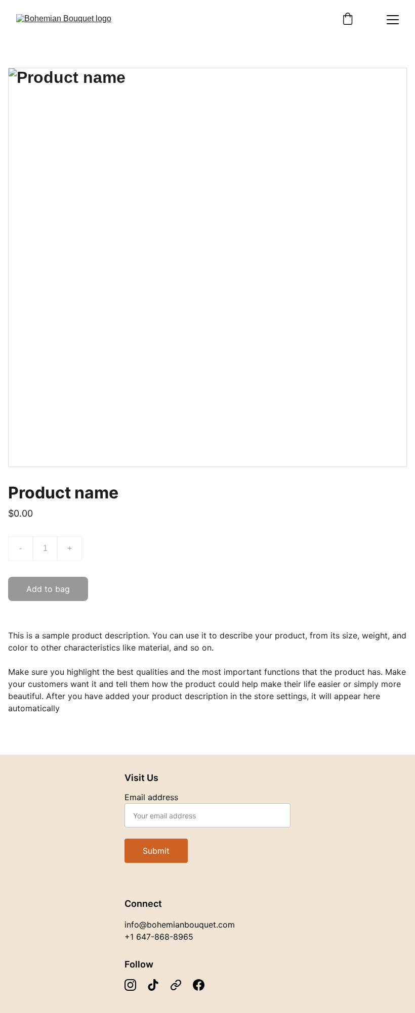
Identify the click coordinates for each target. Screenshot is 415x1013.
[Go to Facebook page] (198, 985)
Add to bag (48, 589)
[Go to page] (176, 985)
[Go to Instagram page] (130, 985)
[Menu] (393, 19)
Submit (156, 851)
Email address (151, 797)
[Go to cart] (347, 19)
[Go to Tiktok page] (153, 985)
